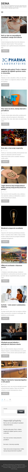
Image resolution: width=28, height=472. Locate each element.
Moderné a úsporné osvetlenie (12, 228)
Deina (5, 3)
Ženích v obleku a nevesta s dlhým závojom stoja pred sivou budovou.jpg (15, 467)
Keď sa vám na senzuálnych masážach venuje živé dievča (11, 36)
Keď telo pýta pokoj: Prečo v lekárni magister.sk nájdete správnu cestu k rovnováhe (13, 71)
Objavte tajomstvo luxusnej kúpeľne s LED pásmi (14, 381)
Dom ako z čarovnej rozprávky (12, 148)
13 (10, 399)
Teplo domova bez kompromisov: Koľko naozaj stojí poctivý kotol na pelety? (13, 187)
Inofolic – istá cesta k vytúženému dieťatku (13, 306)
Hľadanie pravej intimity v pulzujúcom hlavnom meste (11, 343)
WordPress (14, 466)
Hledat (5, 408)
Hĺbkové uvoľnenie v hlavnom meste (11, 266)
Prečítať (5, 50)
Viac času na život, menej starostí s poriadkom (13, 110)
